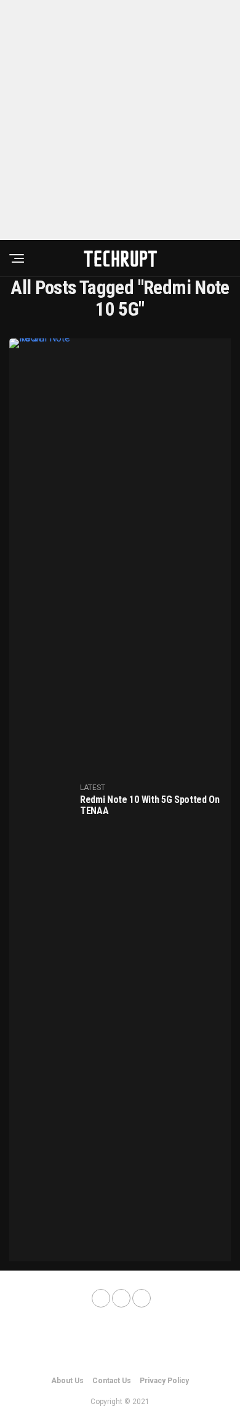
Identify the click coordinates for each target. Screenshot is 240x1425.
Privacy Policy (164, 1380)
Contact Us (111, 1380)
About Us (67, 1380)
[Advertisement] (120, 120)
